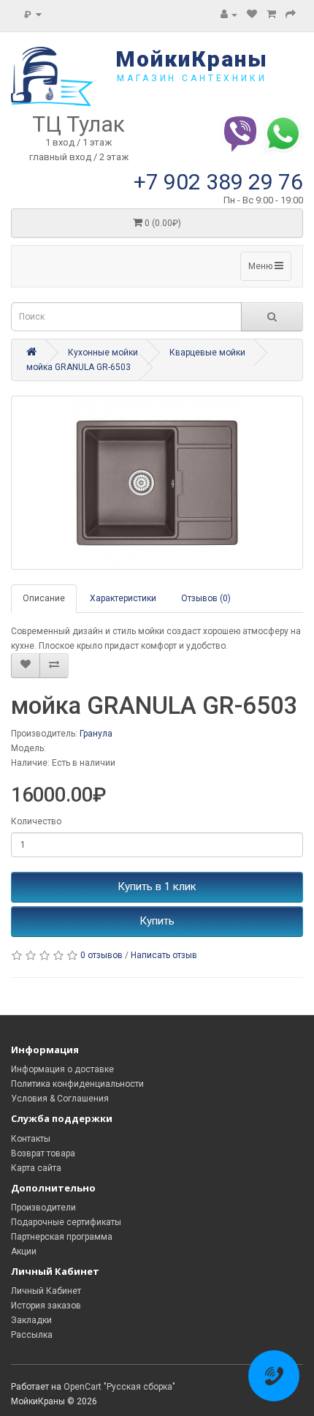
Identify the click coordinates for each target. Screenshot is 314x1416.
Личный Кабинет (46, 1291)
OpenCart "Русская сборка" (119, 1387)
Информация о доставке (62, 1069)
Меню (261, 266)
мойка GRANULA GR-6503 (78, 367)
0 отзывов (101, 955)
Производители (43, 1207)
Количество (36, 821)
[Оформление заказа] (291, 15)
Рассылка (32, 1335)
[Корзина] (271, 15)
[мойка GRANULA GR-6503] (157, 483)
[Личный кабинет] (229, 15)
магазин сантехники (192, 78)
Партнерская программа (61, 1237)
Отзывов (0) (206, 598)
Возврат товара (43, 1153)
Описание (44, 598)
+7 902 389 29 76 (218, 182)
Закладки (31, 1320)
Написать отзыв (164, 955)
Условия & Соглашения (60, 1098)
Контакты (30, 1139)
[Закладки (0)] (252, 15)
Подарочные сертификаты (66, 1222)
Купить (157, 920)
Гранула (96, 733)
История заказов (46, 1305)
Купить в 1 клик (157, 886)
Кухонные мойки (103, 352)
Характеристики (123, 598)
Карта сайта (36, 1168)
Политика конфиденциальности (77, 1084)
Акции (24, 1251)
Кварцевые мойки (207, 352)
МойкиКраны (191, 59)
